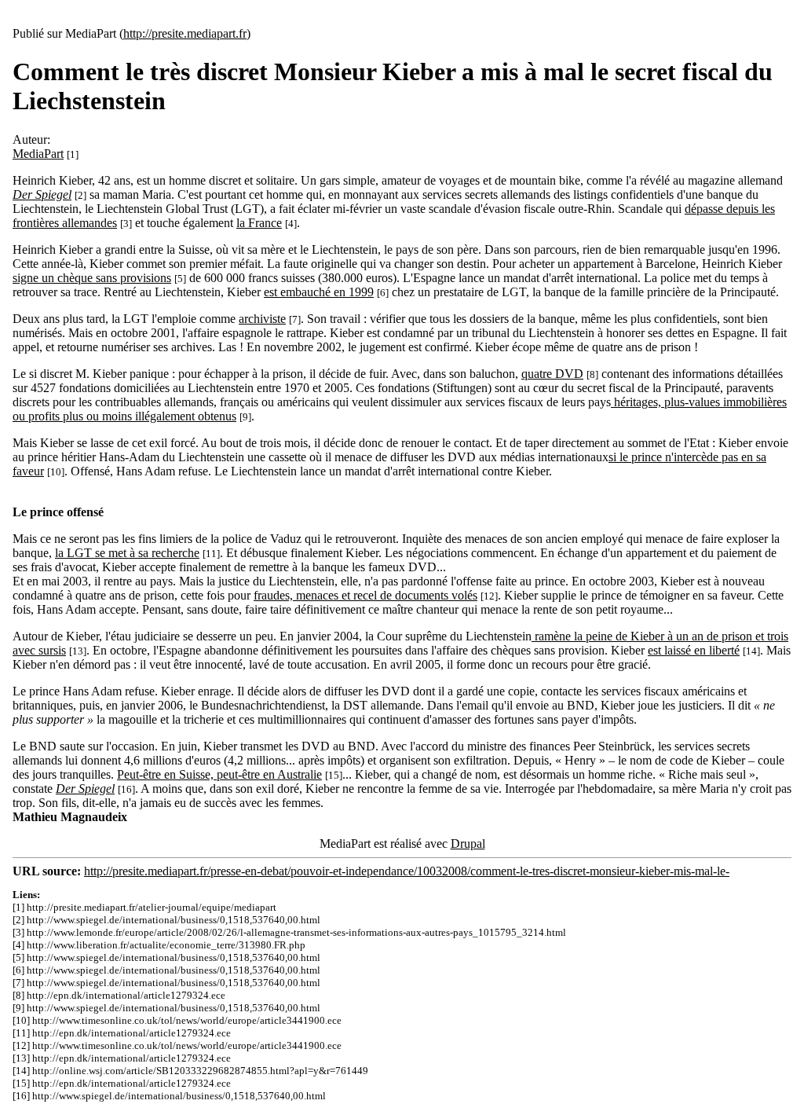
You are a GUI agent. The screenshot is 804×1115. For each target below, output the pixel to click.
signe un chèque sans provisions (92, 277)
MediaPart (38, 153)
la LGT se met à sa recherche (127, 552)
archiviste (262, 318)
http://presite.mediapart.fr (185, 33)
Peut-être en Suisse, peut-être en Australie (219, 774)
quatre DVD (552, 373)
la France (259, 222)
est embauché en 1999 (319, 292)
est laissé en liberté (694, 650)
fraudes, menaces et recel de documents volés (365, 595)
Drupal (468, 843)
